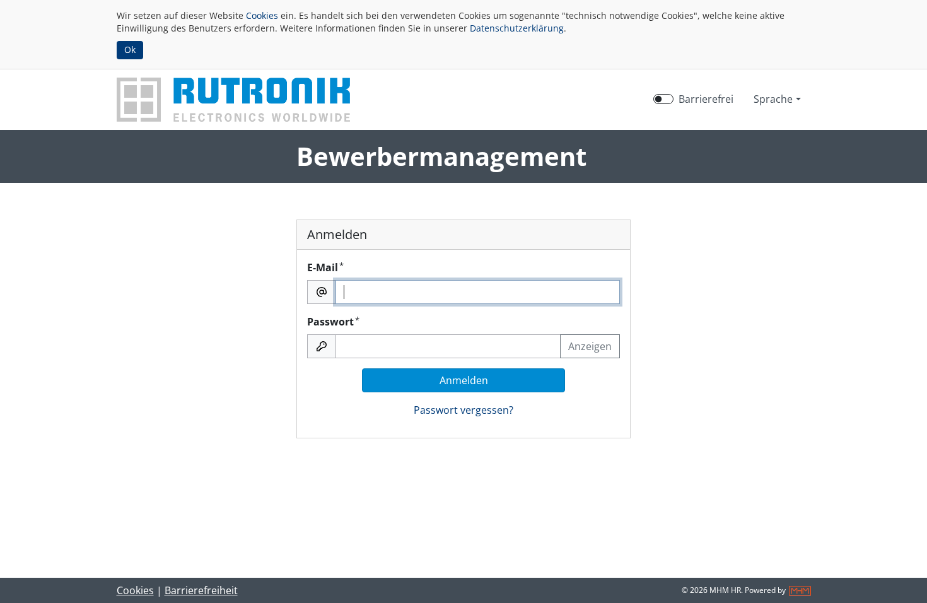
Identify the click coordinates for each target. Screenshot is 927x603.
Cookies (262, 15)
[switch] (663, 99)
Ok (130, 50)
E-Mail (325, 267)
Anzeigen (590, 346)
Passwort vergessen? (463, 410)
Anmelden (464, 380)
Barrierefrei (706, 99)
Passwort (333, 321)
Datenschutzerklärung (517, 28)
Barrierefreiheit (201, 590)
